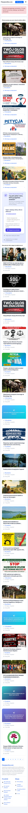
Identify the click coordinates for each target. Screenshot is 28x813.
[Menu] (25, 2)
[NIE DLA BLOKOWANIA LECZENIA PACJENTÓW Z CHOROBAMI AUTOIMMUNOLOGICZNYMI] (14, 105)
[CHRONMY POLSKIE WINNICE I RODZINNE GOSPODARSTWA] (14, 81)
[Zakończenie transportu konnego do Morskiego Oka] (14, 34)
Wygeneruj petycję (14, 230)
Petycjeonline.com (6, 2)
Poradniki (5, 779)
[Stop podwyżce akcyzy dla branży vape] (14, 57)
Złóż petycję (19, 2)
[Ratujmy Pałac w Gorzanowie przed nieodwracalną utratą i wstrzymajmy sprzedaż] (14, 153)
